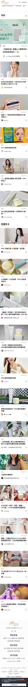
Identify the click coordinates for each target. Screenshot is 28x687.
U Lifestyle (5, 668)
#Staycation (11, 661)
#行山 (9, 658)
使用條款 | (17, 671)
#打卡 (14, 658)
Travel (11, 668)
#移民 (18, 661)
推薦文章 (14, 638)
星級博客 (21, 638)
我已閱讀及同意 (14, 684)
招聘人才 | (12, 673)
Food (24, 668)
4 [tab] (17, 11)
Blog (12, 670)
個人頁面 (7, 648)
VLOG (9, 638)
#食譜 (18, 658)
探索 (4, 638)
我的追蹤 (10, 651)
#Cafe (23, 658)
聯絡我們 (17, 673)
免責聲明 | (11, 671)
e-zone (16, 670)
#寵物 (5, 658)
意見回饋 (10, 641)
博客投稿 (17, 641)
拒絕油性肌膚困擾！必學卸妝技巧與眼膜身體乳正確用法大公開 (13, 83)
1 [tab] (10, 11)
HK (15, 668)
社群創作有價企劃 (7, 6)
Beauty (19, 668)
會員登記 (24, 2)
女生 (4, 46)
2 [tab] (13, 11)
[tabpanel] (14, 9)
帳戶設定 (14, 648)
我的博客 (17, 651)
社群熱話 (18, 6)
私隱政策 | (23, 671)
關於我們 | (5, 671)
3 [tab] (15, 11)
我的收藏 (20, 648)
